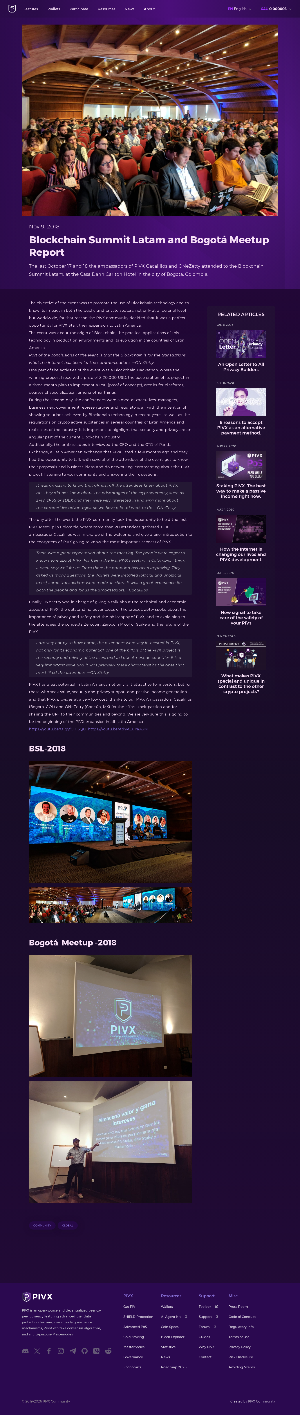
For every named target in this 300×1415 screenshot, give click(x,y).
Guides (204, 1337)
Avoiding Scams (242, 1367)
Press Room (238, 1307)
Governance (133, 1357)
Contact (205, 1357)
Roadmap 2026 (174, 1367)
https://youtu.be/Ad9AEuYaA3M (118, 729)
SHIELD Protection (138, 1317)
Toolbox (205, 1307)
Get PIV (129, 1307)
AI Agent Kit (171, 1317)
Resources (106, 9)
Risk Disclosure (241, 1357)
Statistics (168, 1347)
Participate (79, 9)
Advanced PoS (135, 1327)
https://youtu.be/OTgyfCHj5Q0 (57, 729)
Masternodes (134, 1347)
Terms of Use (239, 1337)
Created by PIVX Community (252, 1401)
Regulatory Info (241, 1327)
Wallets (53, 9)
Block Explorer (172, 1337)
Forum (204, 1327)
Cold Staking (133, 1337)
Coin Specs (170, 1327)
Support (205, 1317)
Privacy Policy (240, 1347)
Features (30, 9)
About (149, 9)
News (129, 9)
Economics (132, 1367)
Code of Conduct (242, 1317)
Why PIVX (207, 1347)
